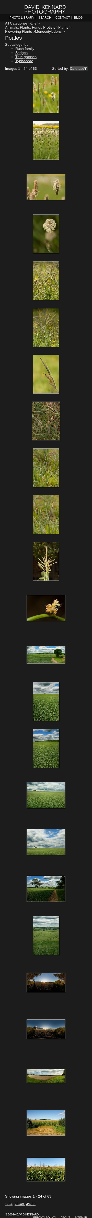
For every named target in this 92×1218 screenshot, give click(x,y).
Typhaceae (24, 61)
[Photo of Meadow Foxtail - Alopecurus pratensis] (46, 94)
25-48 (19, 1204)
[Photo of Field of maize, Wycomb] (46, 1170)
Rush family (24, 49)
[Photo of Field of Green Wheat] (46, 655)
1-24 (9, 1204)
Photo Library (21, 17)
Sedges (21, 53)
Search (44, 17)
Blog (78, 17)
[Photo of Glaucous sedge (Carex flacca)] (46, 281)
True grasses (26, 57)
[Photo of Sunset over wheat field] (46, 983)
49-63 (31, 1204)
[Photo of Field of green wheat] (46, 702)
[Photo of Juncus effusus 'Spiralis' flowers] (46, 609)
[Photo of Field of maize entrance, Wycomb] (46, 1123)
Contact (62, 17)
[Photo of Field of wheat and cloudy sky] (46, 1076)
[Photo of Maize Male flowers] (46, 562)
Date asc (77, 68)
